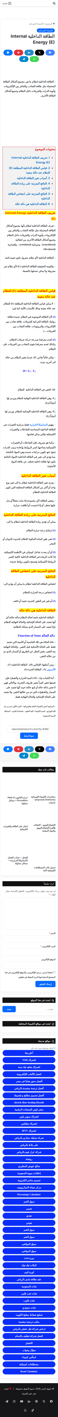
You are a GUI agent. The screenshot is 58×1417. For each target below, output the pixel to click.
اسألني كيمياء (29, 1357)
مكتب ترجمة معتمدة (29, 1322)
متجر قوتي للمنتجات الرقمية (29, 1109)
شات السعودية (29, 1286)
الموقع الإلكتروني (48, 959)
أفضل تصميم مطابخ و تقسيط (29, 1095)
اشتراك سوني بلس (29, 1116)
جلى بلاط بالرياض (29, 1145)
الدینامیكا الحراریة (39, 424)
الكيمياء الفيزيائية (36, 23)
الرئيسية (49, 23)
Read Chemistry (29, 1371)
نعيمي (29, 1208)
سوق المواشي (29, 1244)
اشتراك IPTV (29, 1130)
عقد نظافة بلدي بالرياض (29, 1279)
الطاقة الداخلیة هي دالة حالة (31, 204)
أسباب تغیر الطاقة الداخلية (32, 178)
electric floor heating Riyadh (29, 1102)
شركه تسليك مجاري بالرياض (29, 1138)
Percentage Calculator (29, 1194)
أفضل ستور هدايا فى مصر (29, 1081)
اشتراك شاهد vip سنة (29, 1067)
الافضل (29, 1343)
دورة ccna (29, 1258)
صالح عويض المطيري (29, 1166)
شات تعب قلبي (29, 1293)
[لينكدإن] (29, 53)
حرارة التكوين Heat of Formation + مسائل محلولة (18, 800)
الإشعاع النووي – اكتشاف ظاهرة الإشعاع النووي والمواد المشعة (45, 827)
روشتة (29, 1159)
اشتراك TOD (29, 1060)
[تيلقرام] (23, 59)
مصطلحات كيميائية (29, 1364)
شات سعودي (29, 1307)
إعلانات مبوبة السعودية (29, 1173)
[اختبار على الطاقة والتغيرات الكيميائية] (15, 815)
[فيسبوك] (50, 53)
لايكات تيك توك (29, 1265)
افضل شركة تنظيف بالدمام (29, 1336)
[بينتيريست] (18, 53)
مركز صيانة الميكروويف (29, 1187)
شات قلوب (29, 1300)
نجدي (29, 1215)
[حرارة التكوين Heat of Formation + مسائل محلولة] (15, 784)
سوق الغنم (29, 1201)
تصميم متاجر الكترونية (29, 1180)
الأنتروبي (51, 669)
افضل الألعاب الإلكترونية (29, 1074)
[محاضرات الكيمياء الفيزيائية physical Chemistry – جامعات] (43, 784)
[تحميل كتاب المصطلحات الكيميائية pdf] (43, 850)
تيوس (29, 1222)
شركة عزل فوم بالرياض (29, 1152)
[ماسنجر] (8, 53)
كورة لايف (29, 1272)
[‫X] (39, 53)
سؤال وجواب (29, 1350)
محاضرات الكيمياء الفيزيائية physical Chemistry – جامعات (43, 799)
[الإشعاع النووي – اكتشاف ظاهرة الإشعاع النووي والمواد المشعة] (43, 815)
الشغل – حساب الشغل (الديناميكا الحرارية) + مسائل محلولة (18, 860)
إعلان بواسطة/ (43, 1050)
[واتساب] (34, 59)
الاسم (52, 933)
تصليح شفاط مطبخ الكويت (29, 1314)
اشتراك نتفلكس (29, 1123)
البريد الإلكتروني (48, 946)
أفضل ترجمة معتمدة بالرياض (29, 1088)
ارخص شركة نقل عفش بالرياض (29, 1329)
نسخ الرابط (29, 735)
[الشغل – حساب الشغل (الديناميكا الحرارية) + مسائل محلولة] (15, 845)
